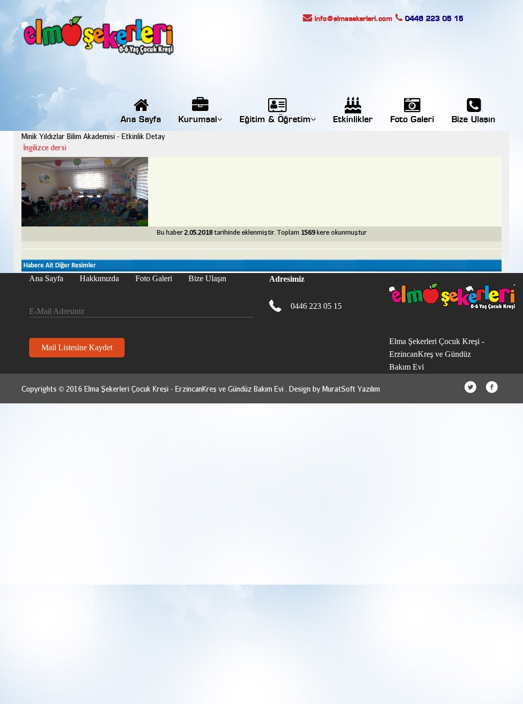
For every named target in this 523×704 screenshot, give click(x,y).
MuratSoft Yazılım (351, 388)
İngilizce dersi (44, 147)
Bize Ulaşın (473, 120)
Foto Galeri (412, 120)
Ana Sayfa (141, 120)
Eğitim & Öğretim (275, 120)
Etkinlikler (353, 120)
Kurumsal (197, 120)
